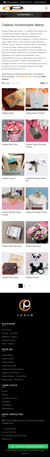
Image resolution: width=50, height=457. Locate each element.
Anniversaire (6, 330)
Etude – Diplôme (8, 344)
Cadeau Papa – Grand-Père (12, 380)
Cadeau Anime (8, 113)
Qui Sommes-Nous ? (10, 398)
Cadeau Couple (8, 359)
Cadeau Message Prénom (36, 212)
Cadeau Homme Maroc (11, 373)
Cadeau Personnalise (19, 450)
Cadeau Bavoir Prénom (35, 113)
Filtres (43, 83)
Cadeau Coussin (9, 178)
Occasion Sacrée (8, 340)
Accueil (6, 83)
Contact (5, 395)
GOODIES (6, 402)
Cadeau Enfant (7, 362)
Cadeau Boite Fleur (10, 144)
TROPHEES (6, 405)
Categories (23, 15)
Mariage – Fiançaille (9, 333)
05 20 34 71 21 (25, 77)
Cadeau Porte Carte (10, 277)
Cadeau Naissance (33, 246)
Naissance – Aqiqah (9, 337)
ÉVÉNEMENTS (7, 409)
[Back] (5, 14)
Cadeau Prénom (32, 277)
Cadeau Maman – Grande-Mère (14, 376)
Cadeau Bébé (7, 355)
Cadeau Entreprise (9, 366)
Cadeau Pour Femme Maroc (13, 369)
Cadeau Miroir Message (12, 246)
